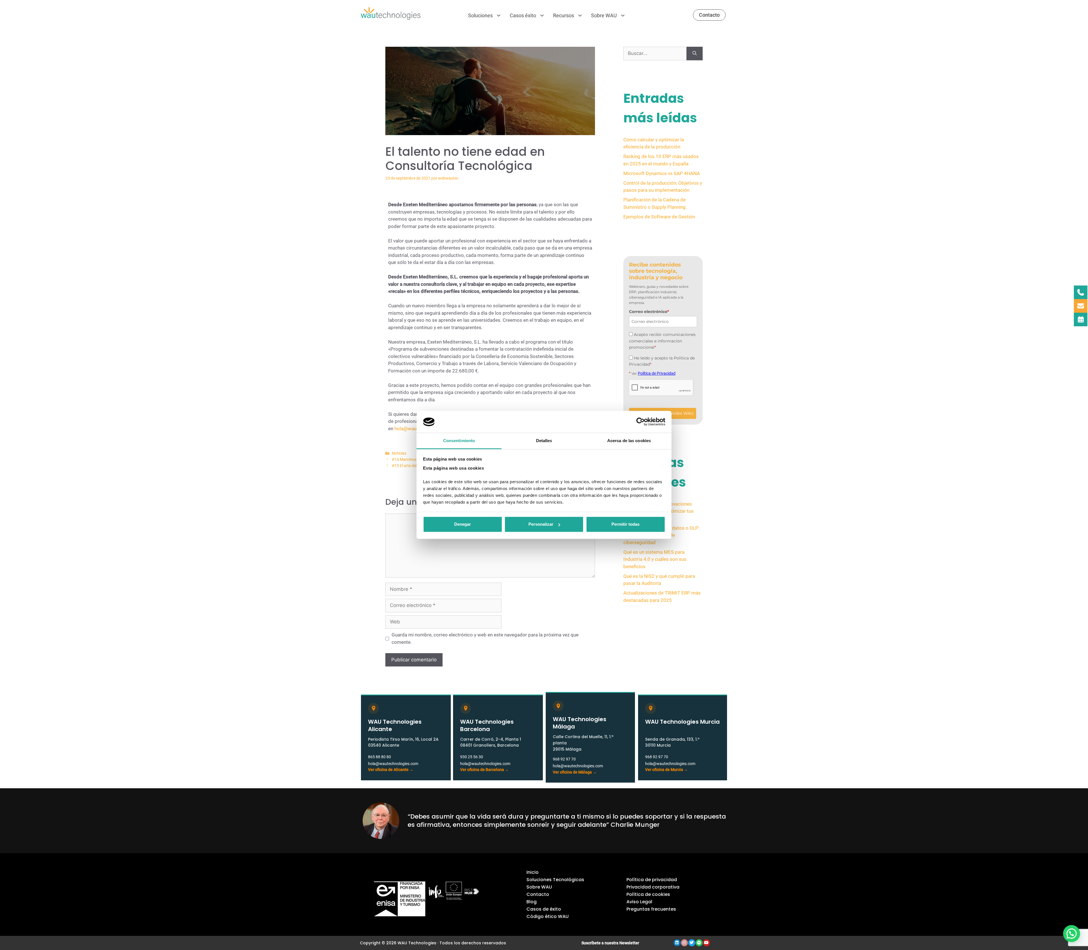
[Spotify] (699, 942)
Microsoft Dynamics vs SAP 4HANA (661, 173)
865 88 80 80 (379, 757)
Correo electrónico (649, 311)
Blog (531, 901)
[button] (1071, 933)
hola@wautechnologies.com (393, 763)
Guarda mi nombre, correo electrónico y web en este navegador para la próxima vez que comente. (485, 638)
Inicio (532, 872)
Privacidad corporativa (652, 887)
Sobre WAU (539, 887)
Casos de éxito (543, 909)
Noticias (399, 453)
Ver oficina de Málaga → (575, 772)
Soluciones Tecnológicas (555, 879)
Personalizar (540, 524)
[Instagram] (684, 942)
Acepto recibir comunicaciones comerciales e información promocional (662, 341)
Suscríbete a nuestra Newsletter (610, 943)
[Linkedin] (677, 942)
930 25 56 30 (471, 757)
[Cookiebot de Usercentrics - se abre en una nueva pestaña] (640, 422)
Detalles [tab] (544, 440)
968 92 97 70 (564, 759)
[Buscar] (695, 53)
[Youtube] (706, 942)
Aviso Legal (639, 901)
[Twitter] (691, 942)
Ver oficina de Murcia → (666, 769)
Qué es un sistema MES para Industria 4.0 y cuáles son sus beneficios (655, 559)
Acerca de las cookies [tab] (629, 440)
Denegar (462, 524)
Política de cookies (648, 894)
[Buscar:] (655, 53)
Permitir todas (625, 524)
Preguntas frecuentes (651, 909)
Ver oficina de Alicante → (390, 769)
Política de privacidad (651, 879)
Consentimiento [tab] (459, 440)
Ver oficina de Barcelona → (484, 769)
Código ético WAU (547, 916)
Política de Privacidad (656, 373)
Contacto (537, 894)
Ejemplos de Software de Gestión (659, 217)
